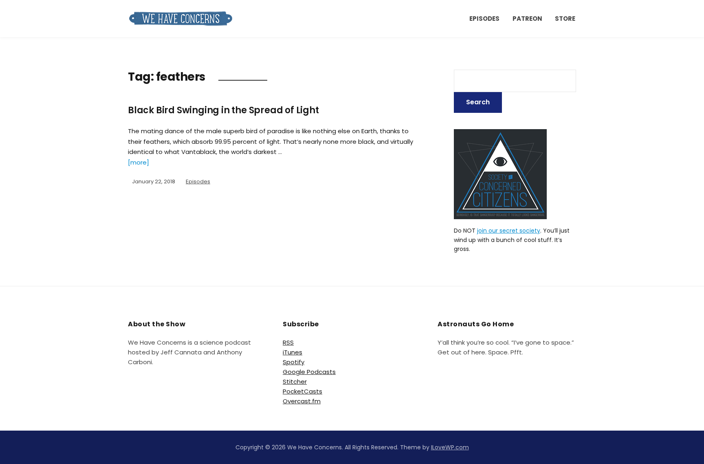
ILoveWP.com (450, 447)
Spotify (293, 362)
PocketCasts (302, 391)
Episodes (484, 18)
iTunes (292, 352)
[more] (138, 162)
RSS (288, 342)
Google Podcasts (309, 371)
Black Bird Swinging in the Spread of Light (223, 110)
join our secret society (508, 231)
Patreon (527, 18)
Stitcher (295, 381)
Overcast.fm (302, 401)
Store (565, 18)
